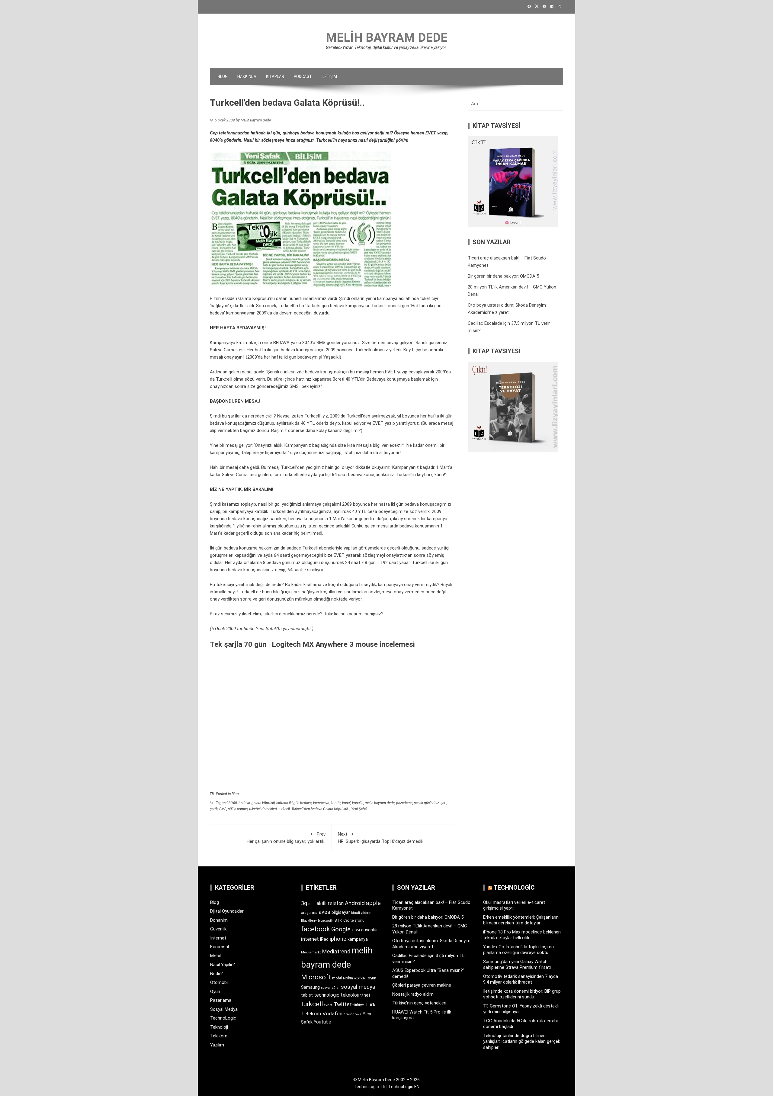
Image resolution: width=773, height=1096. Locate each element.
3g (304, 903)
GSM (356, 930)
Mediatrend (336, 951)
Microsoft (316, 977)
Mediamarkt (311, 952)
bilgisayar (341, 912)
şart (444, 803)
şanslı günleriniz (426, 803)
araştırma (309, 912)
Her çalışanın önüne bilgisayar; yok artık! (286, 837)
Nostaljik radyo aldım (413, 994)
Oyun (215, 991)
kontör (336, 803)
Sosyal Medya (224, 1009)
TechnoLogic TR (370, 1086)
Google (341, 929)
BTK (338, 920)
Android (355, 903)
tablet (307, 995)
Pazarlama (220, 1000)
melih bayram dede (380, 803)
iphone (338, 939)
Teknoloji (219, 1027)
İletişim (329, 76)
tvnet (328, 1005)
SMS (222, 809)
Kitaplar (275, 76)
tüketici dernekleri (280, 614)
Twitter (342, 1004)
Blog (223, 76)
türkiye (358, 1005)
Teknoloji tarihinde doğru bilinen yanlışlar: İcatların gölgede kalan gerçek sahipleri (521, 1041)
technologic (326, 995)
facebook (315, 929)
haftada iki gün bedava (294, 803)
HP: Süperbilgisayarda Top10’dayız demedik (380, 837)
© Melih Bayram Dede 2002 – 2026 (386, 1079)
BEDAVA (281, 342)
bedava (244, 803)
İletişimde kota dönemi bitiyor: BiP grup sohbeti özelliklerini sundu (522, 994)
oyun (372, 978)
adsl (312, 904)
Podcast (303, 76)
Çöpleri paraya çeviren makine (421, 985)
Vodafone (333, 1014)
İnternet (218, 938)
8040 (233, 803)
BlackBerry (309, 921)
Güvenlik (218, 929)
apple (373, 903)
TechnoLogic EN (403, 1086)
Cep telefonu (353, 920)
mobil (337, 978)
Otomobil (219, 982)
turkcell (284, 809)
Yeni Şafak (359, 809)
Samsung (310, 987)
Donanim (219, 920)
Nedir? (216, 973)
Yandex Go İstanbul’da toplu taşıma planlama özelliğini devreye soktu (518, 950)
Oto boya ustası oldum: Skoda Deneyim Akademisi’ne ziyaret (431, 943)
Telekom (218, 1036)
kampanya (239, 511)
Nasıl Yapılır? (222, 964)
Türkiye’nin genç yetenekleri (419, 1003)
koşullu (357, 803)
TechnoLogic (223, 1018)
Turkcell (247, 592)
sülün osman (238, 809)
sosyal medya (358, 987)
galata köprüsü (263, 803)
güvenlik (369, 930)
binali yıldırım (362, 913)
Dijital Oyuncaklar (227, 911)
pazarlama (404, 803)
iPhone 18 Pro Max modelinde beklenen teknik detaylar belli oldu (522, 935)
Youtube (322, 1022)
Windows (353, 1014)
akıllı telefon (330, 903)
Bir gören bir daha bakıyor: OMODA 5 (503, 276)
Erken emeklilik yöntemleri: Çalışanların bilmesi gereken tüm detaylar (521, 920)
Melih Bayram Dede (386, 38)
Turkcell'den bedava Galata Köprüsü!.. (320, 809)
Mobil (215, 956)
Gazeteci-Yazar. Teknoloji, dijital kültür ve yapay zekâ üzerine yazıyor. (386, 47)
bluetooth (325, 920)
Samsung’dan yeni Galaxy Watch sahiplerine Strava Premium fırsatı (517, 964)
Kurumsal (219, 946)
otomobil (360, 978)
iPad (324, 939)
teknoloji (350, 995)
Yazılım (217, 1045)
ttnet (365, 995)
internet (310, 939)
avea (324, 912)
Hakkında (246, 76)
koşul (346, 803)
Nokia (348, 978)
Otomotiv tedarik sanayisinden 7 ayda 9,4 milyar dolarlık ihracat (520, 979)
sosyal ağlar (330, 988)
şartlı (214, 809)
